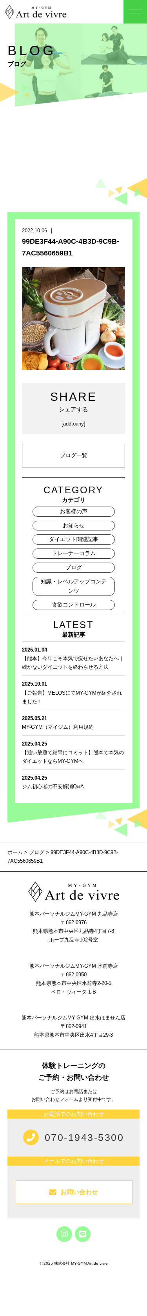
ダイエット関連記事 (73, 539)
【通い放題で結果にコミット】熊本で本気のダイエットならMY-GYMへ (73, 752)
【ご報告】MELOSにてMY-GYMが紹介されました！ (72, 692)
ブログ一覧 (73, 455)
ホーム (15, 852)
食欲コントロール (74, 604)
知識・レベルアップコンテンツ (74, 586)
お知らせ (74, 525)
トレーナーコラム (74, 553)
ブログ (73, 567)
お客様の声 (73, 511)
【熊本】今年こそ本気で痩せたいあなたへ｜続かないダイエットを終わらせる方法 (73, 658)
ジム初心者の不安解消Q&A (53, 782)
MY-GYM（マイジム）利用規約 (58, 722)
